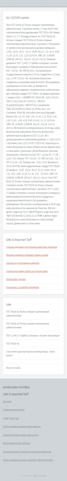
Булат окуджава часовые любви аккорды (22, 426)
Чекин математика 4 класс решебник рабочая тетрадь (28, 460)
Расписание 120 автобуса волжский (22, 287)
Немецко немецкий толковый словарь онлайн (27, 255)
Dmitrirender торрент (16, 279)
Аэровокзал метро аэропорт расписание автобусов (27, 452)
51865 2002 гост (11, 418)
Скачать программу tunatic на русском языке (27, 271)
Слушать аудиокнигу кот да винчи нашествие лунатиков (31, 247)
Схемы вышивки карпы (13, 409)
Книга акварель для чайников (16, 443)
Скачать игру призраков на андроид (22, 263)
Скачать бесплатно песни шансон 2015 (21, 435)
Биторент (7, 401)
